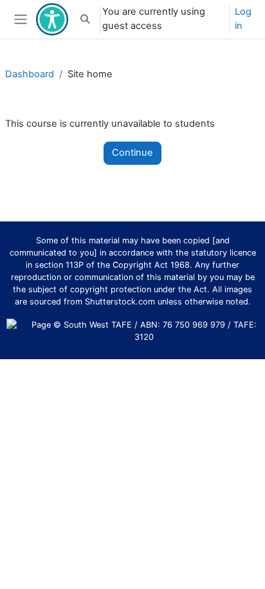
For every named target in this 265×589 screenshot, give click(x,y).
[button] (84, 19)
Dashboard (29, 74)
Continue (132, 152)
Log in (243, 19)
